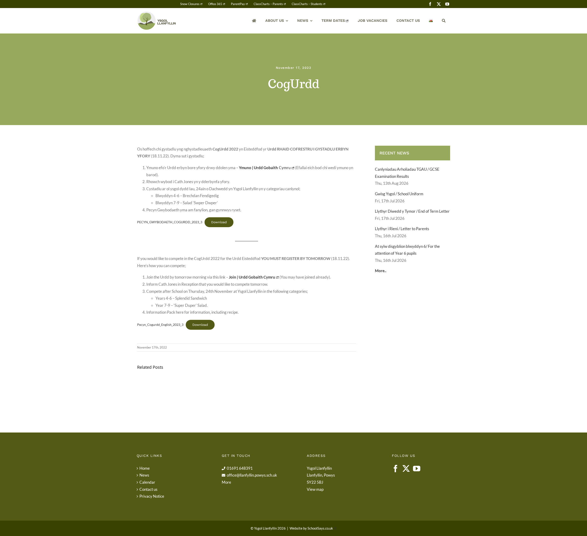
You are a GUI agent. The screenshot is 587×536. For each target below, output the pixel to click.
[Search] (443, 21)
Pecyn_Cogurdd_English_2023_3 (160, 325)
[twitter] (439, 4)
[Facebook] (395, 468)
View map (315, 489)
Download (219, 222)
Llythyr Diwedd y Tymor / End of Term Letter (412, 211)
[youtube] (447, 4)
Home (144, 468)
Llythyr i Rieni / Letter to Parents (402, 228)
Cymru (265, 167)
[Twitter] (406, 468)
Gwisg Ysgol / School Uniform (399, 193)
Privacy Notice (151, 496)
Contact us (148, 489)
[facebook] (430, 4)
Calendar (147, 482)
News (144, 475)
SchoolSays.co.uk (320, 528)
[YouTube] (416, 468)
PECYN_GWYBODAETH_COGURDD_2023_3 (169, 222)
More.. (380, 270)
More (226, 482)
